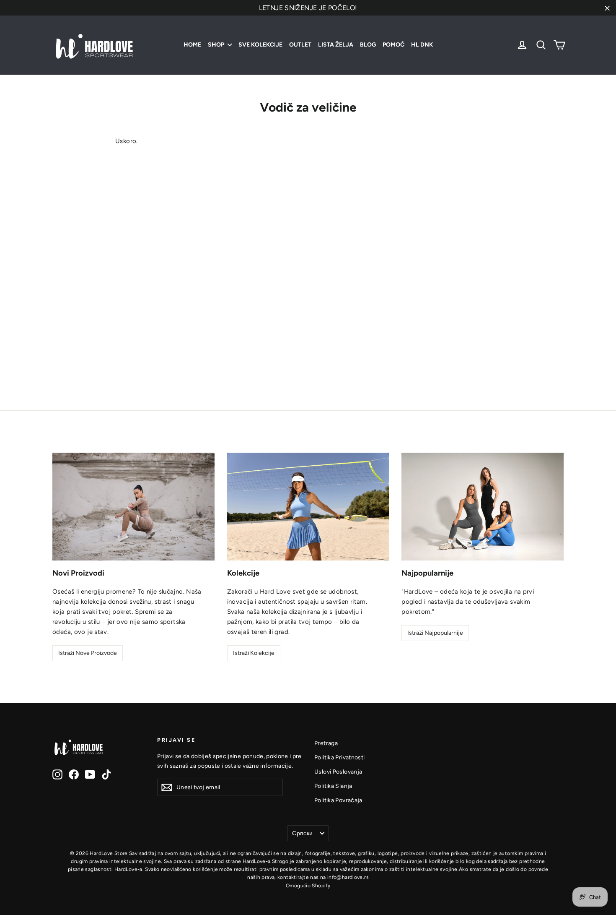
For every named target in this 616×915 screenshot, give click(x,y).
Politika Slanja (333, 785)
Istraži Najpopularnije (435, 632)
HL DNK (422, 44)
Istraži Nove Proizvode (87, 653)
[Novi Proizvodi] (133, 507)
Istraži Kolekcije (253, 653)
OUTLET (300, 44)
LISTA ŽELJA (335, 44)
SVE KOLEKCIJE (260, 44)
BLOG (368, 44)
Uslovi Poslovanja (338, 771)
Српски (302, 833)
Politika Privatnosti (339, 757)
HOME (192, 44)
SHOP (216, 44)
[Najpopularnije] (482, 507)
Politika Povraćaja (338, 800)
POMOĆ (393, 44)
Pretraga (326, 743)
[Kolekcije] (308, 507)
